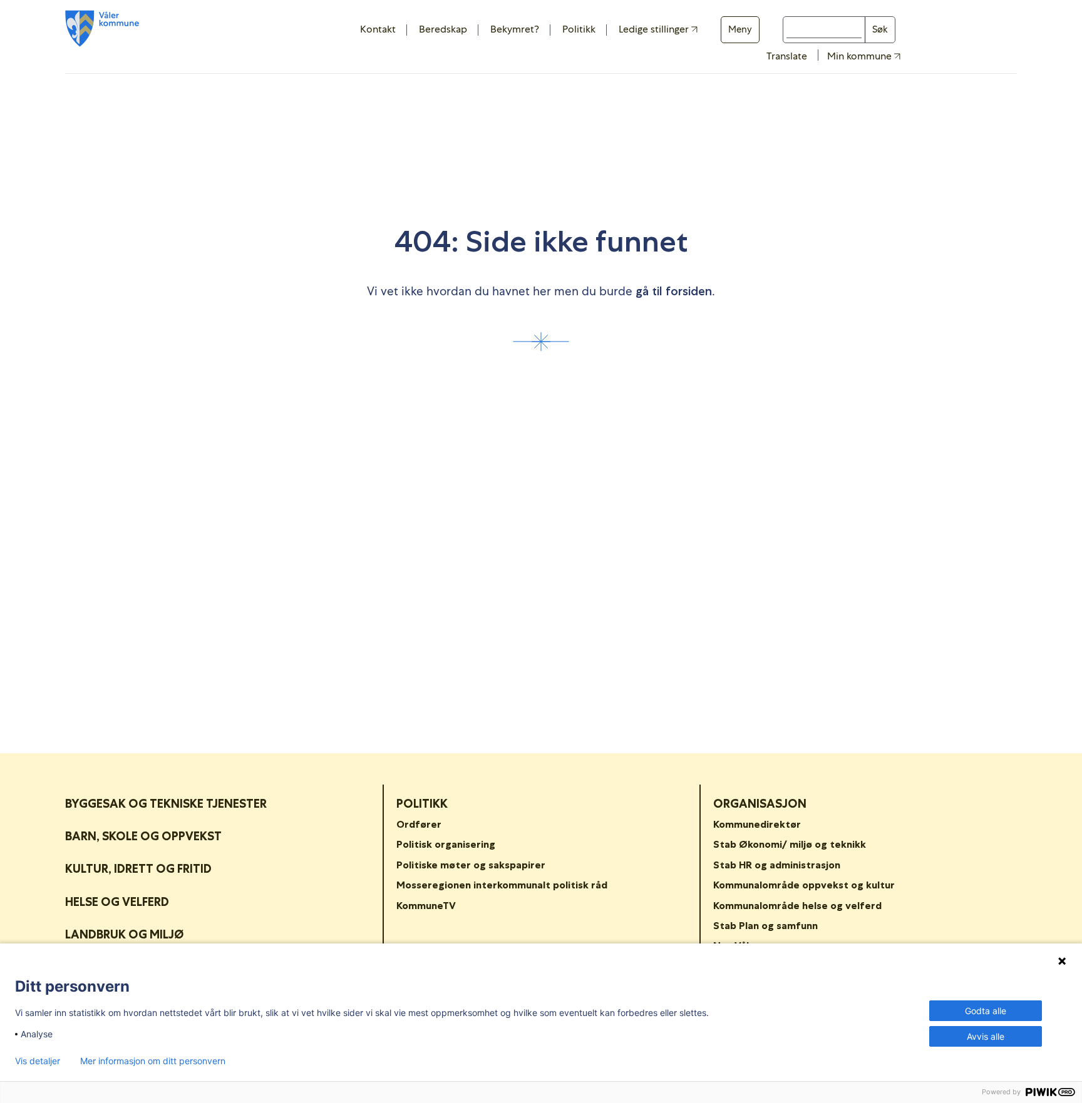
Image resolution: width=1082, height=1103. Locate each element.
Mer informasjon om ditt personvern (152, 1061)
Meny (740, 29)
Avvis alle (985, 1036)
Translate (786, 56)
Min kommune (860, 56)
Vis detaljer (37, 1061)
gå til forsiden (674, 291)
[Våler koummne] (102, 28)
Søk (880, 29)
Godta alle (985, 1010)
